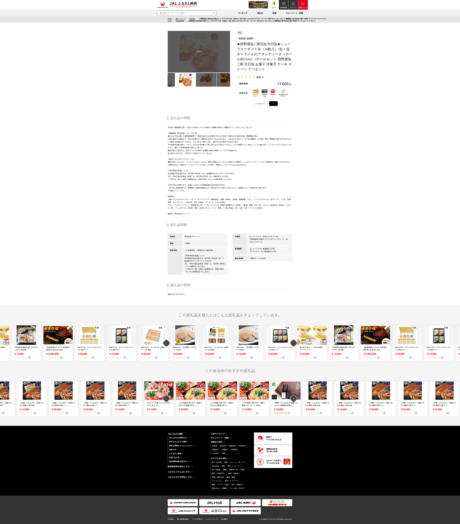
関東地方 (232, 446)
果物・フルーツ (230, 462)
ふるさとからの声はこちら (180, 477)
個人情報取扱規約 (183, 519)
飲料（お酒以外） (218, 473)
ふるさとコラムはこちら (179, 472)
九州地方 (215, 453)
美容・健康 (231, 477)
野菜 (223, 466)
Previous (166, 343)
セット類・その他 (236, 488)
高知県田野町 (180, 21)
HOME (170, 19)
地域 (274, 13)
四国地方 (234, 450)
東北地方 (223, 446)
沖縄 (223, 453)
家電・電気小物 (218, 477)
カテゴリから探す (219, 458)
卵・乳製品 (216, 470)
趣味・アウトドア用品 (220, 485)
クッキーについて (211, 519)
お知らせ (172, 450)
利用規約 (170, 519)
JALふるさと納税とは (177, 438)
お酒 (242, 470)
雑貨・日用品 (233, 473)
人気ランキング (218, 434)
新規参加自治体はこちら (179, 466)
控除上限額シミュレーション (180, 446)
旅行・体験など (237, 485)
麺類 (225, 470)
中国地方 (224, 450)
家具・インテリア (231, 481)
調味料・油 (233, 470)
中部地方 (242, 446)
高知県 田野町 (246, 38)
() (263, 77)
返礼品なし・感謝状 (219, 488)
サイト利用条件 (197, 519)
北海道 (214, 446)
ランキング (243, 13)
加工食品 (215, 466)
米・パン (242, 462)
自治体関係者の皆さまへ (178, 461)
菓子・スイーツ (181, 19)
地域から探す (217, 442)
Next (293, 343)
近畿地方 (215, 450)
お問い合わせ (174, 457)
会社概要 (224, 519)
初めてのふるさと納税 (178, 442)
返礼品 (260, 13)
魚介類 (218, 462)
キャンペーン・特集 (294, 13)
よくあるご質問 (175, 454)
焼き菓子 (192, 19)
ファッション (217, 481)
